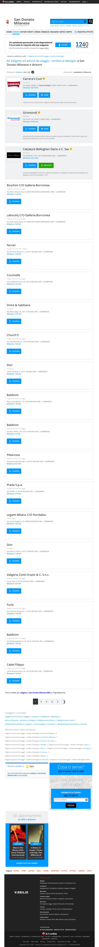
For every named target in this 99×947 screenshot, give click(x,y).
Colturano (44, 752)
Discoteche (72, 919)
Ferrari (11, 245)
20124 (28, 282)
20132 (30, 461)
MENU (84, 2)
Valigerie (73, 888)
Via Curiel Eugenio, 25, (16, 521)
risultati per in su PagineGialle (26, 774)
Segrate (43, 756)
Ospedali (49, 909)
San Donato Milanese (24, 21)
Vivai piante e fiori (70, 883)
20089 (27, 521)
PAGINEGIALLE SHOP (51, 1)
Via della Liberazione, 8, (16, 192)
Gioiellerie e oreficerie (56, 888)
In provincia (78, 72)
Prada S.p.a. (14, 485)
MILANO (57, 26)
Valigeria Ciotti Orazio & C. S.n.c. (28, 575)
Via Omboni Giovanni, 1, (16, 611)
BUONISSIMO (46, 938)
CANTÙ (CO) (62, 85)
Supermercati (44, 914)
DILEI (72, 936)
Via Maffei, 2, (12, 491)
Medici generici (67, 909)
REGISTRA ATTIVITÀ (85, 32)
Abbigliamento (44, 888)
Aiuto (74, 941)
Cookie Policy (51, 941)
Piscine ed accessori (57, 893)
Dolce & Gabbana (18, 305)
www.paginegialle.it (31, 767)
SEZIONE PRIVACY (70, 930)
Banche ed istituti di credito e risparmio (52, 899)
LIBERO (18, 1)
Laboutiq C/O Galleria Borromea (28, 215)
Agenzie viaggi (47, 904)
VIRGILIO (27, 1)
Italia (88, 760)
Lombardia (44, 760)
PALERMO (68, 26)
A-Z (25, 72)
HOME (9, 32)
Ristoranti (43, 919)
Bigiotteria (55, 716)
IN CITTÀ (64, 871)
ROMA (52, 26)
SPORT (23, 871)
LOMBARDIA (72, 85)
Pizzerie (49, 919)
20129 (28, 611)
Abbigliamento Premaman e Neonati (72, 724)
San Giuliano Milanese (48, 737)
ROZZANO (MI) (36, 521)
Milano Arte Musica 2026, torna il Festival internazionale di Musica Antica (18, 851)
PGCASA (64, 1)
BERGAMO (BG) (49, 156)
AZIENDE (15, 32)
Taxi (41, 904)
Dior (10, 365)
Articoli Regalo (11, 518)
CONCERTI (18, 844)
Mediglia (43, 745)
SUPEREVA (54, 938)
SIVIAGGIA (78, 936)
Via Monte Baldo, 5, (31, 85)
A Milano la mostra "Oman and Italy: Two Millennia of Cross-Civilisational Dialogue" (35, 851)
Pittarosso (13, 455)
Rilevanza (19, 72)
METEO (62, 32)
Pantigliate (86, 748)
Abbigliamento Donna (46, 720)
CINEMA (37, 32)
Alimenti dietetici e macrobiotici (58, 914)
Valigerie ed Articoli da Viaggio (16, 189)
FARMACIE (45, 32)
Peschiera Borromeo (48, 741)
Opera (87, 745)
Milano (43, 748)
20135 (20, 581)
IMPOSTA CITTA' (59, 930)
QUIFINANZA (86, 936)
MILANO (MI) (37, 252)
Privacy (42, 941)
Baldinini (13, 395)
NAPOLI (62, 26)
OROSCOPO (55, 871)
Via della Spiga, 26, (14, 311)
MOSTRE (36, 844)
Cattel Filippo (15, 664)
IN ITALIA (86, 26)
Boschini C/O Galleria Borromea (28, 185)
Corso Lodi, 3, (12, 581)
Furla (10, 605)
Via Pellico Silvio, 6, (14, 551)
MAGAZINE (54, 32)
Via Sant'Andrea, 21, (15, 341)
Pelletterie (26, 116)
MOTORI (31, 871)
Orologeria (10, 309)
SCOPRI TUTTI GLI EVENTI (27, 863)
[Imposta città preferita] (8, 21)
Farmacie (43, 909)
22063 (53, 85)
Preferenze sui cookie (64, 941)
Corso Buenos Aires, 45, (16, 671)
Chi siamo (26, 941)
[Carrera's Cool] (14, 85)
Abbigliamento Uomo (65, 720)
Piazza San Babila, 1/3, (16, 401)
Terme (66, 893)
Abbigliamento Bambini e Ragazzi (17, 249)
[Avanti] (63, 702)
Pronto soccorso (57, 909)
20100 (25, 341)
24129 (40, 156)
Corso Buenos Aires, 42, (16, 282)
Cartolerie (52, 724)
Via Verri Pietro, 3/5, (15, 431)
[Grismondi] (14, 119)
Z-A (29, 72)
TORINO (74, 26)
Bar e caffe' (55, 919)
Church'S (13, 335)
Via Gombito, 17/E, (30, 156)
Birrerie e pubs (63, 919)
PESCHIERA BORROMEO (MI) (43, 192)
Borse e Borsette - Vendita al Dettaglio (20, 720)
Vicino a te (87, 72)
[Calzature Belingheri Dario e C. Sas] (14, 155)
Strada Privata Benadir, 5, (17, 461)
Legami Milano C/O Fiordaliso (26, 515)
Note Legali (34, 941)
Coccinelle (13, 275)
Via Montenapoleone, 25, (17, 641)
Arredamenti (44, 883)
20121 (28, 252)
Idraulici (61, 883)
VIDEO (39, 871)
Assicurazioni (69, 899)
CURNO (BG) (44, 119)
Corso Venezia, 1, (14, 371)
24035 (36, 119)
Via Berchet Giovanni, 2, (16, 252)
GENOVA (80, 26)
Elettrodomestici (53, 883)
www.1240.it (44, 48)
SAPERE (46, 871)
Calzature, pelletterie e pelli (16, 56)
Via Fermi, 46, (28, 119)
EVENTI (30, 32)
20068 (28, 192)
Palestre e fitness (45, 893)
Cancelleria (26, 82)
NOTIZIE (23, 32)
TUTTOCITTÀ (66, 936)
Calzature (35, 716)
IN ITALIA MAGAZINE (46, 930)
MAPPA (69, 32)
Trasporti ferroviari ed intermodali (63, 904)
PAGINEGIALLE (37, 1)
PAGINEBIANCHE (74, 1)
